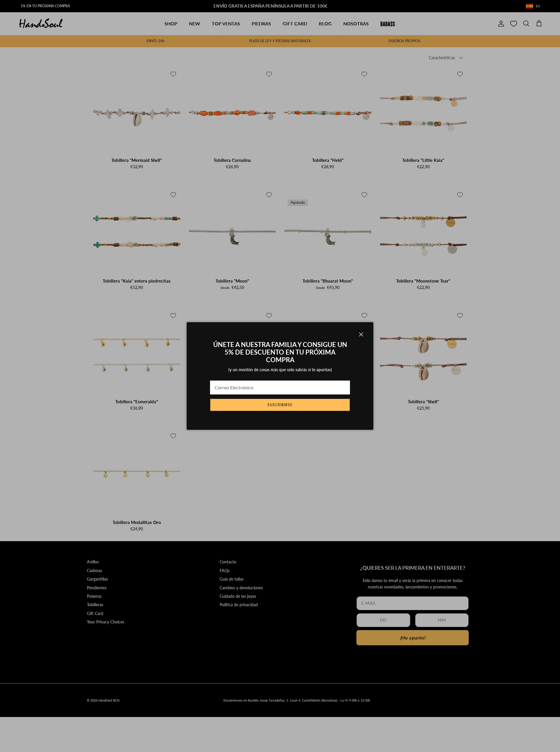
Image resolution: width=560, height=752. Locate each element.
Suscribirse (280, 405)
